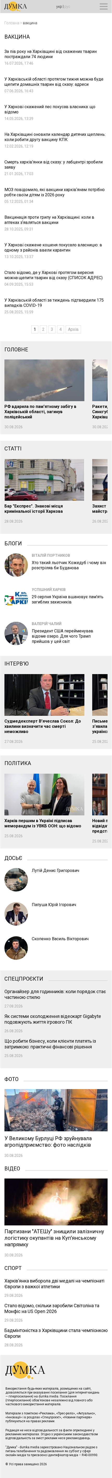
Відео (12, 1168)
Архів (73, 329)
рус (67, 6)
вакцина (30, 23)
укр (59, 6)
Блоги (13, 543)
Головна (11, 23)
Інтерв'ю (16, 663)
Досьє (13, 857)
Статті (13, 448)
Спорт (13, 1267)
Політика (17, 763)
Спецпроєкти (23, 978)
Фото (11, 1078)
